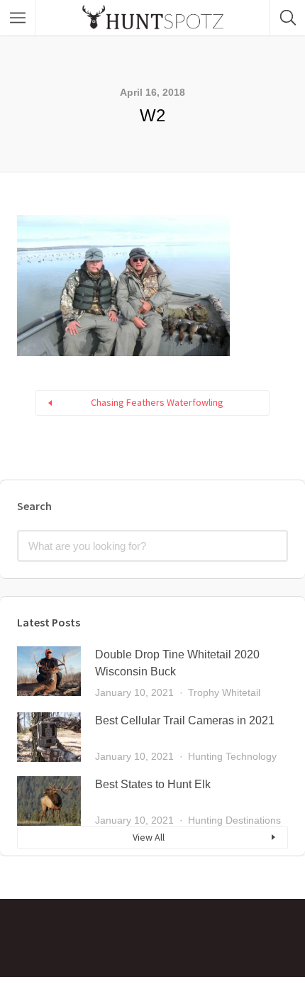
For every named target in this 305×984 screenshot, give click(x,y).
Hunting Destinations (234, 820)
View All (149, 837)
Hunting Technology (232, 756)
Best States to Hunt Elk (153, 784)
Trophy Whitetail (224, 692)
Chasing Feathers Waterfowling (157, 402)
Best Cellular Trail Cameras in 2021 (184, 720)
